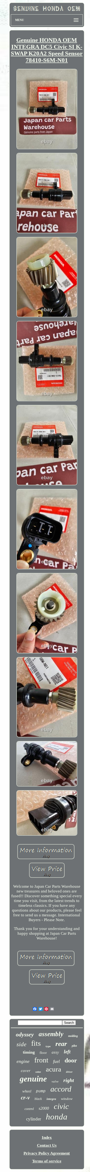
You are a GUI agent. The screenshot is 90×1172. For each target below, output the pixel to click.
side (21, 1044)
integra (51, 1099)
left (67, 1052)
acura (53, 1069)
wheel (26, 1091)
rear (61, 1043)
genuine (33, 1078)
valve (55, 1081)
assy (55, 1052)
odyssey (25, 1034)
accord (60, 1089)
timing (29, 1052)
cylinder (33, 1118)
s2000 (44, 1108)
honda (56, 1116)
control (29, 1109)
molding (73, 1036)
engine (23, 1061)
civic (61, 1106)
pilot (74, 1045)
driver (69, 1071)
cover (25, 1070)
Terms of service (46, 1161)
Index (47, 1137)
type (48, 1046)
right (68, 1080)
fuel (56, 1061)
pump (41, 1091)
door (71, 1060)
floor (43, 1053)
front (41, 1060)
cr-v (25, 1098)
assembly (51, 1034)
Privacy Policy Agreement (47, 1153)
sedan (38, 1072)
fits (36, 1043)
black (38, 1099)
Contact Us (47, 1145)
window (66, 1099)
